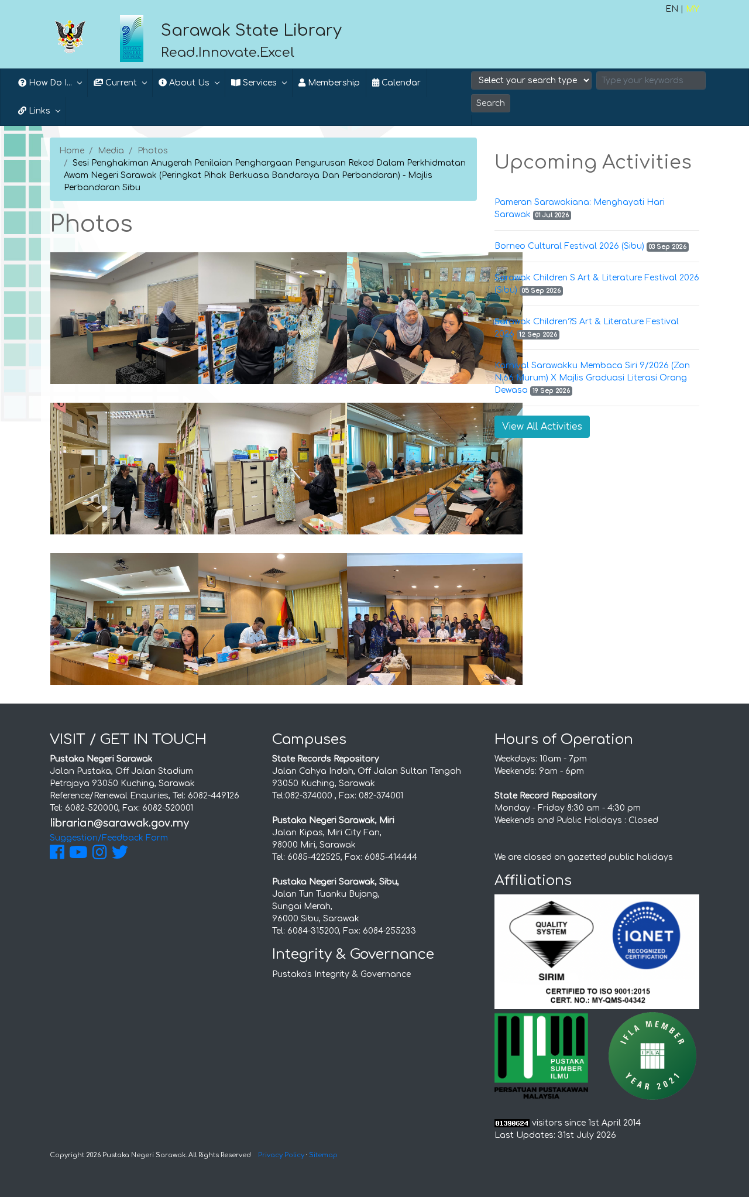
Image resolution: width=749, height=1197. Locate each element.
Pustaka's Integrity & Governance (341, 974)
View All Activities (542, 426)
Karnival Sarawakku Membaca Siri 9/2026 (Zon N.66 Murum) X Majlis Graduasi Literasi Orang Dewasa (592, 378)
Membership (332, 82)
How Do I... (49, 82)
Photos (153, 150)
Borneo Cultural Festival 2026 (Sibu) (569, 246)
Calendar (400, 82)
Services (258, 82)
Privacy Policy (281, 1155)
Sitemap (323, 1155)
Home (71, 150)
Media (111, 150)
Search (490, 103)
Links (38, 111)
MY (692, 9)
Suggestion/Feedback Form (109, 838)
